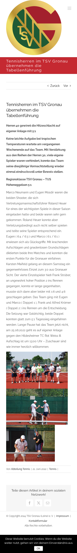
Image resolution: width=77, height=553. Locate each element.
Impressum (62, 516)
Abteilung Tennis (20, 469)
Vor (65, 85)
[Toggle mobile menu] (70, 8)
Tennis (52, 469)
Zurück (55, 85)
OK (38, 548)
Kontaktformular (38, 521)
